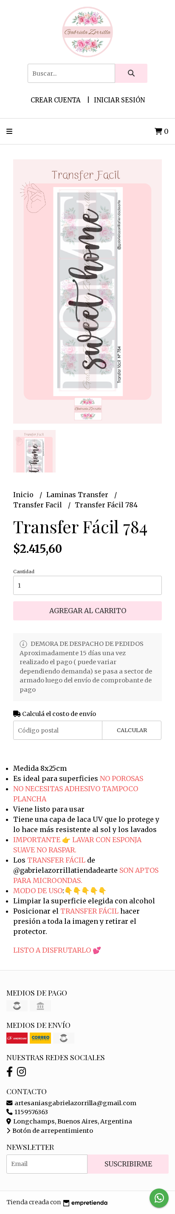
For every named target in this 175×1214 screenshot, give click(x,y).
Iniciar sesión (119, 100)
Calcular (132, 730)
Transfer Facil (38, 505)
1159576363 (30, 1112)
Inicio (24, 494)
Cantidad (23, 571)
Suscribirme (128, 1164)
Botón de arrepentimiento (52, 1131)
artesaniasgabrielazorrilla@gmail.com (74, 1103)
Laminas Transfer (78, 494)
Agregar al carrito (87, 610)
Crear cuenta (56, 100)
